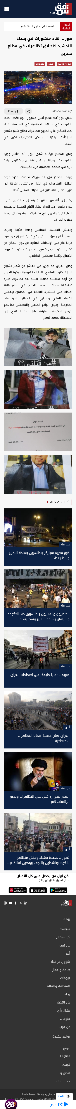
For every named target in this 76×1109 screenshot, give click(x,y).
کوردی (66, 1065)
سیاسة (65, 929)
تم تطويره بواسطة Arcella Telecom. (38, 1094)
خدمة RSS (63, 1081)
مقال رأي (63, 1010)
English (65, 1056)
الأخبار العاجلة (66, 26)
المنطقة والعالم (58, 986)
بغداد (51, 64)
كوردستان (63, 937)
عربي (66, 1048)
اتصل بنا (64, 1073)
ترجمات (65, 978)
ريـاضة (65, 994)
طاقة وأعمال (60, 970)
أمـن (67, 953)
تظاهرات (40, 64)
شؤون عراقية (64, 64)
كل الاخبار (63, 1002)
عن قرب (64, 945)
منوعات (65, 1019)
